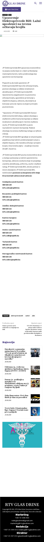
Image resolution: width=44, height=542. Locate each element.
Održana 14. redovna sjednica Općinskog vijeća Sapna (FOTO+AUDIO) (17, 369)
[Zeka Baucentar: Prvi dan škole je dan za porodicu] (35, 398)
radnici (27, 316)
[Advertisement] (22, 287)
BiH (10, 15)
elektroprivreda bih (17, 316)
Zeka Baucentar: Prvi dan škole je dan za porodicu (16, 396)
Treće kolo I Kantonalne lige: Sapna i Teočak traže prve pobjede (16, 410)
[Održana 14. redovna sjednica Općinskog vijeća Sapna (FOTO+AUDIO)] (35, 370)
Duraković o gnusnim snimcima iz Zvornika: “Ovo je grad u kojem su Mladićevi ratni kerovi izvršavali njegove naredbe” (16, 354)
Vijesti (5, 15)
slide (33, 316)
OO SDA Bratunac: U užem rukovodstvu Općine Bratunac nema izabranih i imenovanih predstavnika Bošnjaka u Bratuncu (33, 330)
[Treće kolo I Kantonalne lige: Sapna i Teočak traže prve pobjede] (35, 411)
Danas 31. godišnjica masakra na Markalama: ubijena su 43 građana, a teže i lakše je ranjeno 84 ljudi (17, 384)
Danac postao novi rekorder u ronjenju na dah (10, 327)
